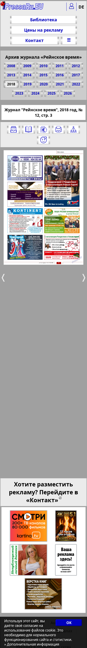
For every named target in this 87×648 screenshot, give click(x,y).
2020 (44, 84)
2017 (76, 75)
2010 (43, 66)
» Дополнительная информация (31, 644)
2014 (27, 75)
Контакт (34, 40)
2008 (11, 66)
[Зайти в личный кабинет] (71, 6)
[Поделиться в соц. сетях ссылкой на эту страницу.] (73, 129)
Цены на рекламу (43, 30)
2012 (76, 66)
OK (68, 622)
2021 (60, 84)
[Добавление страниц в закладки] (43, 140)
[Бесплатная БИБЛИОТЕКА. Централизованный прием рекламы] (23, 8)
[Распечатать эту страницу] (58, 129)
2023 (19, 93)
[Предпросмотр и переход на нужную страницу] (28, 129)
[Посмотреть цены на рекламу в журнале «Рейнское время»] (43, 129)
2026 (68, 93)
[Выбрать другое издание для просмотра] (13, 129)
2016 (60, 75)
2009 (27, 66)
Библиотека (43, 20)
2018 (11, 84)
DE (81, 7)
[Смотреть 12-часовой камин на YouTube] (66, 526)
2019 (27, 84)
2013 (11, 75)
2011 (60, 66)
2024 (35, 93)
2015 (43, 75)
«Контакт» (42, 500)
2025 (52, 93)
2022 (76, 84)
